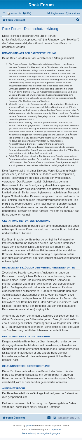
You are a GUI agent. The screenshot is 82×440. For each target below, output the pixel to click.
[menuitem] (14, 13)
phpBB (29, 425)
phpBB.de (56, 429)
